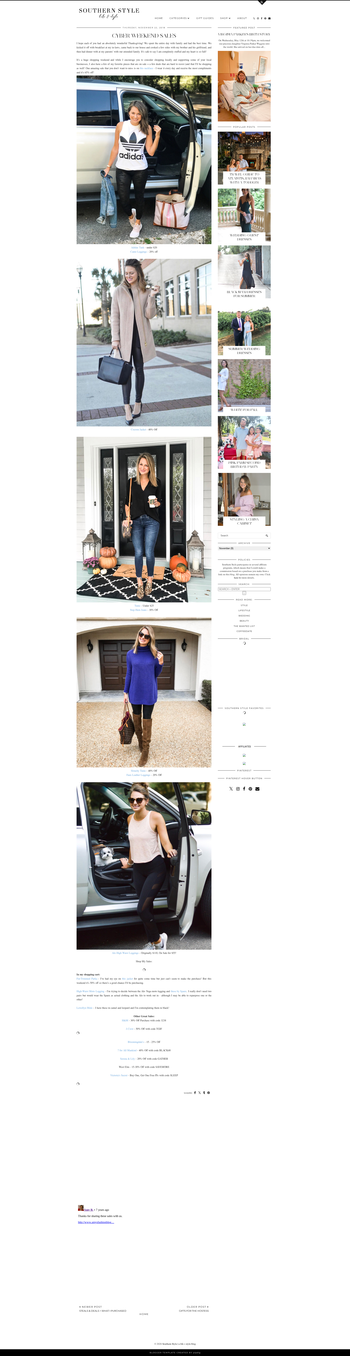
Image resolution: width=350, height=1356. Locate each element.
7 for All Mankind (127, 1050)
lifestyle (244, 610)
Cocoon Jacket (138, 429)
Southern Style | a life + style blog (179, 1343)
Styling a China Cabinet (244, 521)
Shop (224, 18)
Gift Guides (205, 18)
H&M (125, 1020)
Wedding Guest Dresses (244, 237)
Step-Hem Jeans (138, 610)
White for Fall (244, 410)
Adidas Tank (137, 247)
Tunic (137, 605)
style (244, 605)
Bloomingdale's (136, 1042)
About (242, 18)
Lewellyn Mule (84, 1007)
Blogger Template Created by (175, 1352)
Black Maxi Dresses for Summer (244, 294)
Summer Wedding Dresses (244, 351)
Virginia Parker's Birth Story (244, 34)
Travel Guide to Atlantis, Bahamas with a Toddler (244, 178)
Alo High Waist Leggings (125, 953)
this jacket (127, 978)
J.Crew (129, 1028)
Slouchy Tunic (138, 770)
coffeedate (244, 631)
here (236, 577)
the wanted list (244, 626)
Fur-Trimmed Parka (87, 978)
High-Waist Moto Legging (90, 991)
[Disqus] (144, 1151)
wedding (244, 615)
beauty (244, 621)
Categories (178, 18)
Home (159, 18)
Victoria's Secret (118, 1075)
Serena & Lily (127, 1058)
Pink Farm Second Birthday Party (244, 465)
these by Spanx (179, 991)
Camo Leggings (138, 251)
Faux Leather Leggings (138, 775)
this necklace (146, 68)
